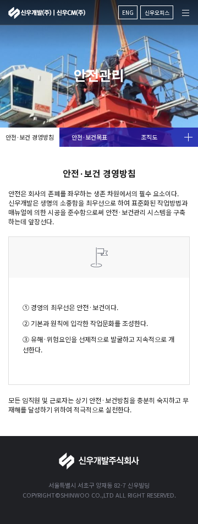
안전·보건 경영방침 (30, 137)
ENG (128, 12)
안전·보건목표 (89, 137)
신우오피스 (157, 12)
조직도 (149, 137)
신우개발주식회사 (46, 13)
